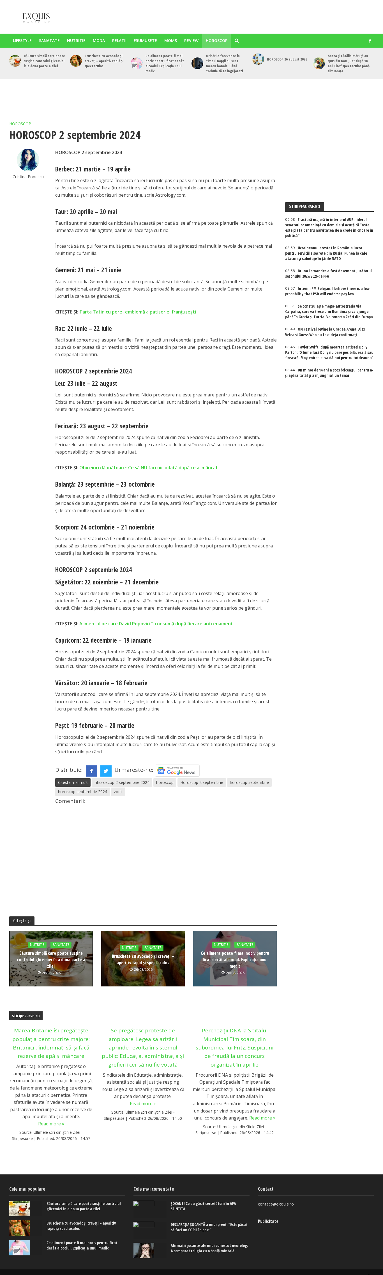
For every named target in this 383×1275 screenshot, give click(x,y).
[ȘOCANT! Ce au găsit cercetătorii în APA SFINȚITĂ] (150, 1209)
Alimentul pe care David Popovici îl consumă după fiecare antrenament (156, 624)
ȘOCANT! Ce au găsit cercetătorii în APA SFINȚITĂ (203, 1206)
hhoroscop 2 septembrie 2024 (122, 782)
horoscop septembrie (249, 782)
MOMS (170, 40)
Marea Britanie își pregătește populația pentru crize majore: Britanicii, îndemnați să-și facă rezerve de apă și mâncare (51, 1043)
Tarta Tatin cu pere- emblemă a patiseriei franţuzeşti (137, 312)
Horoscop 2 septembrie (201, 782)
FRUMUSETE (145, 40)
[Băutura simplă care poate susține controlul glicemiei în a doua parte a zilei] (15, 61)
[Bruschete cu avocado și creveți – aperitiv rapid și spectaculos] (76, 61)
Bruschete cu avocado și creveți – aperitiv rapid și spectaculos (104, 60)
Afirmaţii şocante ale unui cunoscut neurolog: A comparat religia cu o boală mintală (209, 1248)
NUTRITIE (76, 40)
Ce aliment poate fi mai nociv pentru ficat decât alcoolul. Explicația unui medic (165, 63)
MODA (99, 40)
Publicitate (268, 1221)
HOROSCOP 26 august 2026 (287, 59)
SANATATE (49, 40)
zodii (118, 791)
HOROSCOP (216, 40)
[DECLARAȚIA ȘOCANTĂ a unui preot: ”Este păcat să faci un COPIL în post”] (150, 1230)
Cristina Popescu (28, 176)
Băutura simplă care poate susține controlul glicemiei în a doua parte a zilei (44, 60)
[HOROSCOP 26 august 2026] (258, 59)
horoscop (165, 782)
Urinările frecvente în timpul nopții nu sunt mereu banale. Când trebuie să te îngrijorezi (224, 63)
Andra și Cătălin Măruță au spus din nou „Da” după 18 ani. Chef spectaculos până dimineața (349, 63)
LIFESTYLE (22, 40)
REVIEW (191, 40)
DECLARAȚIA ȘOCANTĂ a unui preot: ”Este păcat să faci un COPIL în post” (209, 1227)
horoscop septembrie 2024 (82, 791)
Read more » (51, 1124)
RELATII (119, 40)
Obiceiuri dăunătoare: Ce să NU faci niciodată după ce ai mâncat (148, 468)
